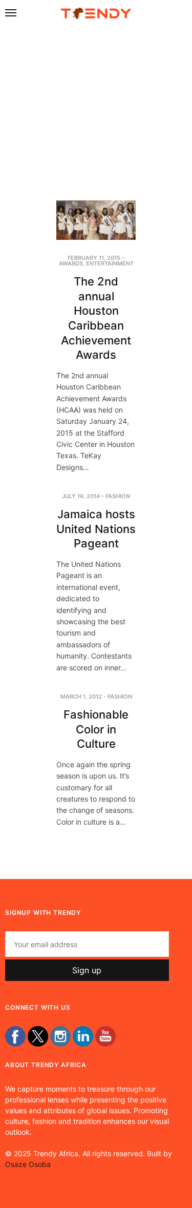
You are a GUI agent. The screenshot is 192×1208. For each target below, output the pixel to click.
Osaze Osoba (28, 1164)
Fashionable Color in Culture (96, 729)
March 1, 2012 (81, 696)
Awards (71, 263)
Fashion (117, 496)
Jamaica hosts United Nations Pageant (96, 528)
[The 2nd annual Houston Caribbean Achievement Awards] (96, 220)
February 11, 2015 (94, 257)
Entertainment (110, 263)
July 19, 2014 (81, 496)
